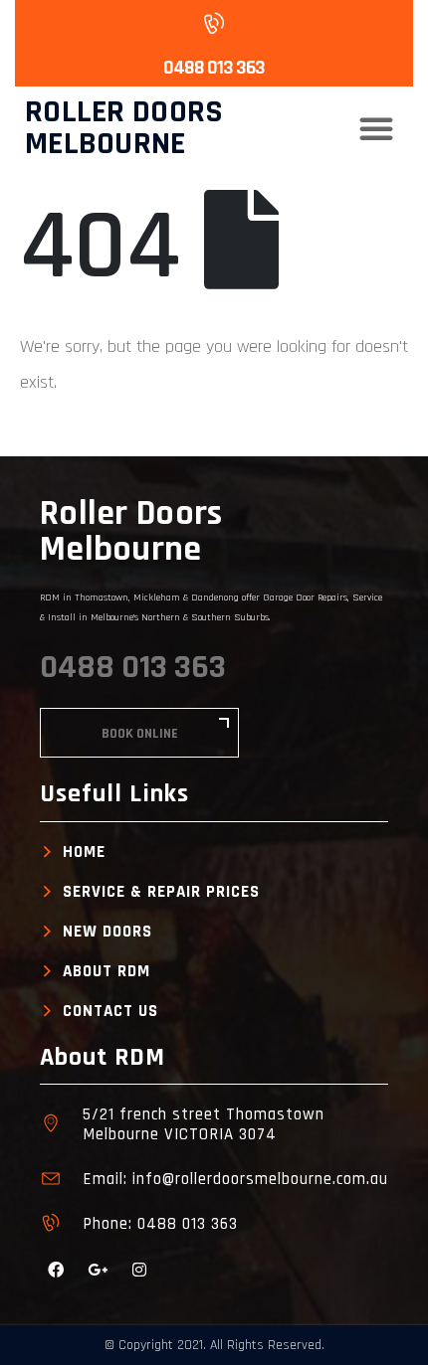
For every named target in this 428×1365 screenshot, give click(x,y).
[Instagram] (139, 1269)
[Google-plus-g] (97, 1269)
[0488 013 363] (211, 22)
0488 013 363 (214, 68)
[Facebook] (56, 1269)
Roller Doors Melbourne (124, 127)
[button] (376, 128)
